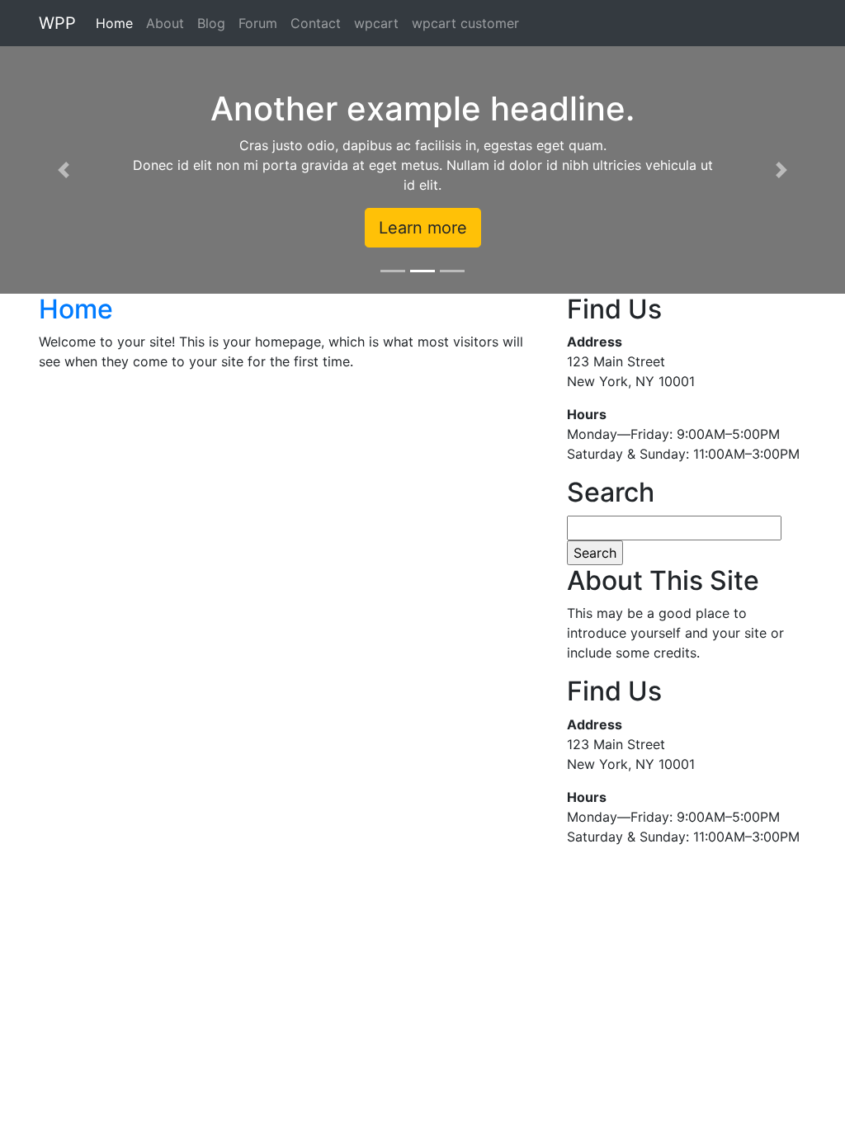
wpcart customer (465, 23)
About (165, 23)
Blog (211, 23)
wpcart (376, 23)
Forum (257, 23)
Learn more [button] (423, 228)
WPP (57, 23)
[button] (63, 170)
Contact (315, 23)
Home (114, 23)
